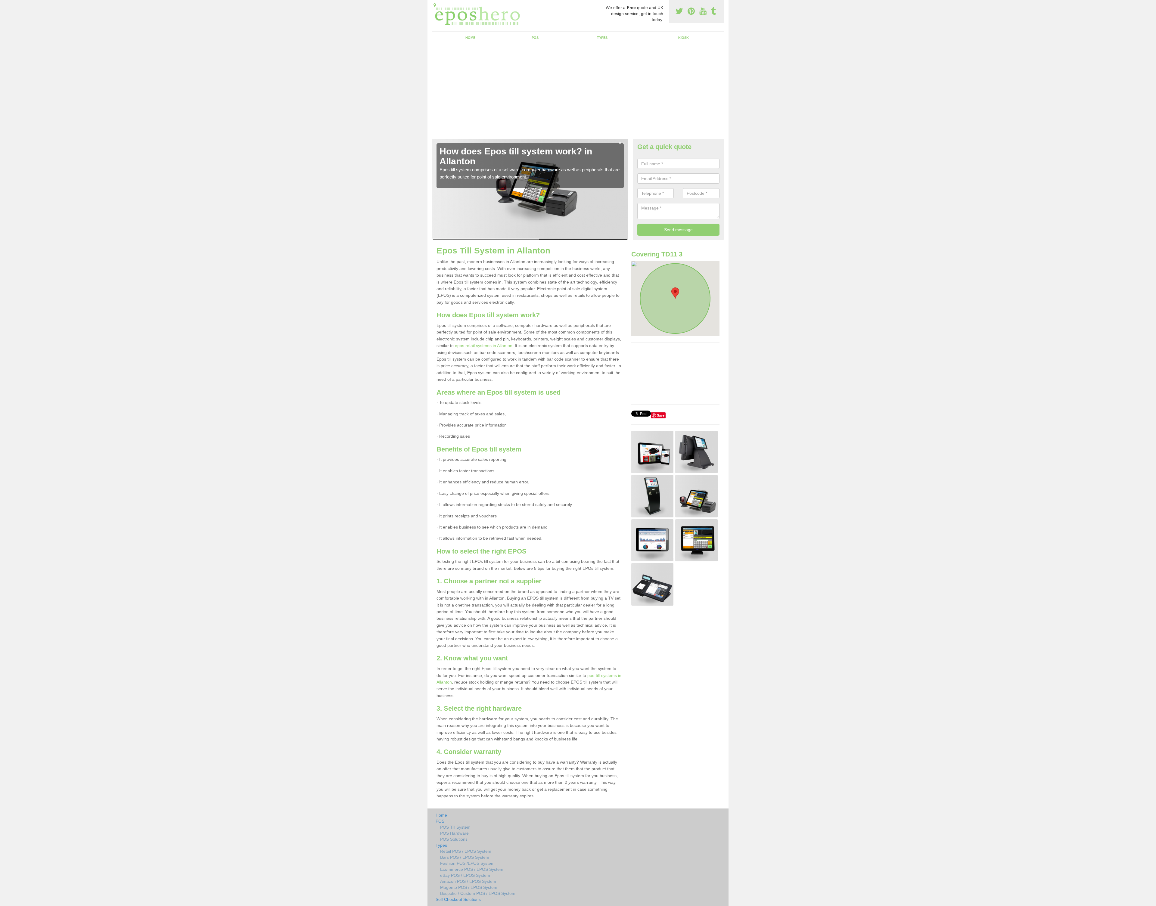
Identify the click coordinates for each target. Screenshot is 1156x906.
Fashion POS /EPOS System (467, 863)
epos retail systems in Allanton (483, 345)
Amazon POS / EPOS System (468, 881)
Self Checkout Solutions (458, 899)
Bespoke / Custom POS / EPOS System (477, 893)
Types (602, 37)
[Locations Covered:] (435, 5)
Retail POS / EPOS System (465, 851)
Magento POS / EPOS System (468, 887)
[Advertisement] (578, 93)
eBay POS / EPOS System (465, 875)
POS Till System (455, 827)
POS (535, 37)
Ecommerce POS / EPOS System (471, 869)
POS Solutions (454, 839)
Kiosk (683, 37)
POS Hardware (454, 833)
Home (470, 37)
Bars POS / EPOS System (464, 857)
